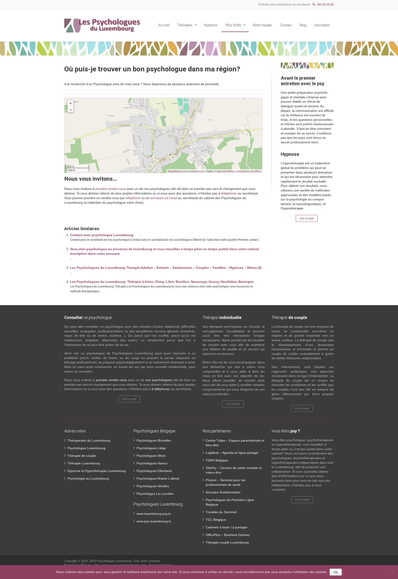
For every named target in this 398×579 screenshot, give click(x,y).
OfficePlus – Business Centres (228, 535)
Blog (303, 25)
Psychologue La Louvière (155, 493)
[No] (392, 572)
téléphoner (229, 193)
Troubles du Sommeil (221, 512)
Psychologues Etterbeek (154, 471)
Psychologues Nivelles (153, 486)
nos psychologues (159, 380)
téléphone (133, 198)
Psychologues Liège (151, 448)
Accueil (163, 25)
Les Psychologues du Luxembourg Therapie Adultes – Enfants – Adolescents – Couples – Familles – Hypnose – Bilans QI (165, 267)
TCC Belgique (216, 519)
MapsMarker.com (177, 171)
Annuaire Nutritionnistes (223, 492)
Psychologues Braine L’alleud (158, 478)
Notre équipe (262, 25)
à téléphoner (161, 389)
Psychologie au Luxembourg (88, 478)
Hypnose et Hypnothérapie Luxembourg (96, 471)
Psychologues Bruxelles (154, 440)
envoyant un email (163, 198)
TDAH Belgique (217, 460)
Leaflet (192, 171)
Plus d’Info (233, 25)
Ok (336, 572)
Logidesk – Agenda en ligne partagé (232, 453)
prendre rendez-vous (110, 189)
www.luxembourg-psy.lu (154, 513)
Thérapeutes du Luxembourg (88, 440)
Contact (286, 25)
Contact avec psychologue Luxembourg (101, 235)
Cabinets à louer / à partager (227, 527)
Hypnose (210, 25)
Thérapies (184, 25)
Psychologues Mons (151, 455)
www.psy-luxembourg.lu (154, 521)
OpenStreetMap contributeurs (232, 171)
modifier (255, 171)
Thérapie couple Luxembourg (227, 542)
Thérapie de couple (81, 455)
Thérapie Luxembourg (83, 463)
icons (200, 171)
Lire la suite (306, 218)
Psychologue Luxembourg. (115, 561)
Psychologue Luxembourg (86, 448)
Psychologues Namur (152, 463)
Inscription (322, 25)
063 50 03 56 (325, 4)
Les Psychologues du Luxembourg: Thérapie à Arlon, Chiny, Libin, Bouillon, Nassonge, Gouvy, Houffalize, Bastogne (162, 282)
